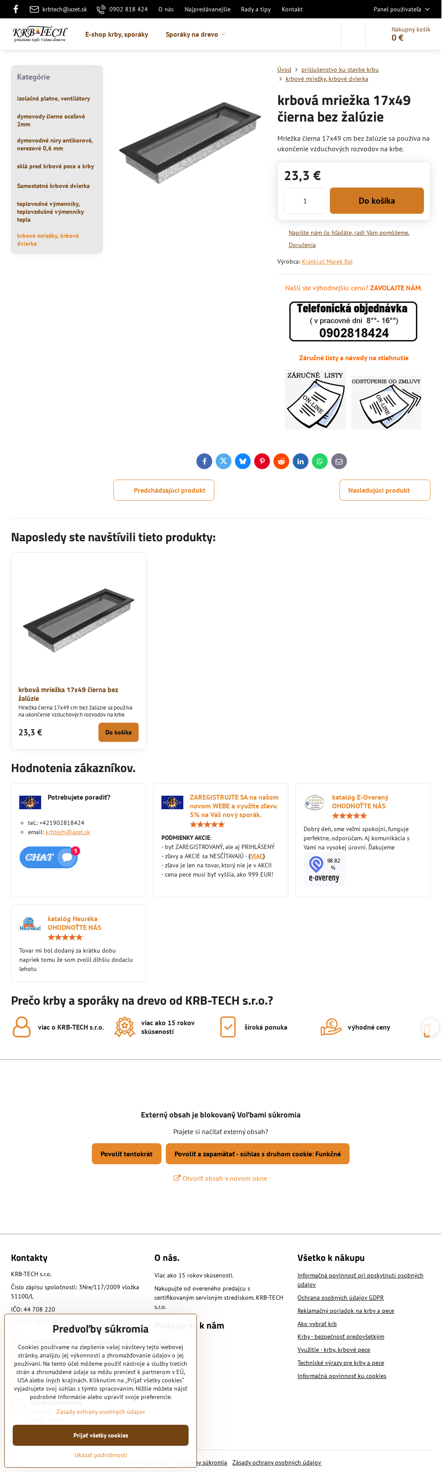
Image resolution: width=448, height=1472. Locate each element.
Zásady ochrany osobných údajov (276, 1462)
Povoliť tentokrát (127, 1153)
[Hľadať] (353, 34)
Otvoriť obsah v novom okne (224, 1178)
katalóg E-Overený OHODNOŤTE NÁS (360, 801)
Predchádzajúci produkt (170, 490)
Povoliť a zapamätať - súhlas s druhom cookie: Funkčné (258, 1153)
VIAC (257, 856)
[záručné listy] (315, 427)
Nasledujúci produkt (379, 490)
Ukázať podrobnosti (100, 1455)
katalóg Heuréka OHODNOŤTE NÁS (74, 923)
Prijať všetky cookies (101, 1435)
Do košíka (377, 200)
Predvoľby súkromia (200, 1462)
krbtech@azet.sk (68, 832)
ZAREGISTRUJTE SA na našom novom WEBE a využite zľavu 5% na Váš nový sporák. (234, 806)
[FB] (18, 9)
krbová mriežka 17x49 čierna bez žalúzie (68, 693)
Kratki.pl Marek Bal (327, 261)
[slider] (207, 824)
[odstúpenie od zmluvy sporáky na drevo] (386, 427)
